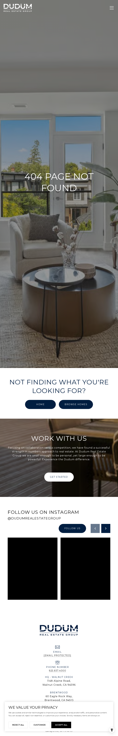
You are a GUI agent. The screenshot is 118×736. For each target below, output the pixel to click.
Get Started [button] (59, 477)
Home (40, 404)
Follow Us (72, 528)
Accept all (61, 725)
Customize (39, 725)
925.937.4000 (57, 670)
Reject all (18, 725)
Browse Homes (76, 404)
